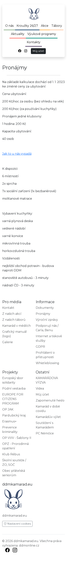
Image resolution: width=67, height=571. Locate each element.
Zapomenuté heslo (50, 400)
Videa (40, 388)
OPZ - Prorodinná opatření (15, 446)
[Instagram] (15, 550)
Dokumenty (45, 308)
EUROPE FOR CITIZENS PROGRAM (12, 399)
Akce (44, 25)
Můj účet (38, 51)
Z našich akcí (11, 313)
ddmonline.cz (29, 545)
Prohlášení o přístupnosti (45, 355)
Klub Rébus (11, 454)
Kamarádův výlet (48, 417)
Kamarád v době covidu (48, 409)
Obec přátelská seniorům (13, 473)
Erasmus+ (9, 421)
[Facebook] (7, 550)
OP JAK (7, 409)
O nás (9, 25)
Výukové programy (41, 34)
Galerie (7, 342)
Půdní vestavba (13, 388)
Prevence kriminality (9, 430)
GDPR (40, 346)
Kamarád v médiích (16, 325)
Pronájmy (43, 313)
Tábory (56, 25)
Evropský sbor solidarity (12, 380)
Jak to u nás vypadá (16, 154)
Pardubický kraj (14, 415)
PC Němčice (45, 433)
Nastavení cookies (19, 523)
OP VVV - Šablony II (16, 438)
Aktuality (17, 34)
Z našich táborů (13, 319)
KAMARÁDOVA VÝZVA (47, 380)
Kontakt (8, 308)
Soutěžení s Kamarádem (45, 425)
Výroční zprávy (47, 319)
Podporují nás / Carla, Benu (47, 328)
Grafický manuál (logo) (14, 334)
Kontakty (33, 42)
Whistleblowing (47, 363)
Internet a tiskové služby (49, 338)
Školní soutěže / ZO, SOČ (14, 462)
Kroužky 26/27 (27, 25)
